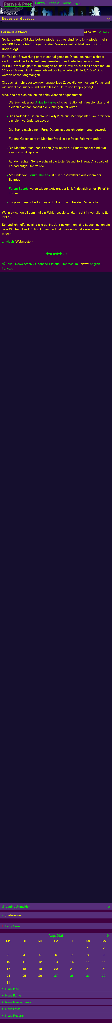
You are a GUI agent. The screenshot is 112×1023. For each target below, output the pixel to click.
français (7, 268)
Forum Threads (39, 174)
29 (88, 975)
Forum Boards (19, 188)
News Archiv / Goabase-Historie (37, 263)
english (95, 263)
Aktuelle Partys (45, 102)
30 (103, 975)
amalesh (8, 241)
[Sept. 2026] (107, 935)
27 (56, 975)
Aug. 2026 (56, 935)
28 (72, 975)
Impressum (70, 263)
